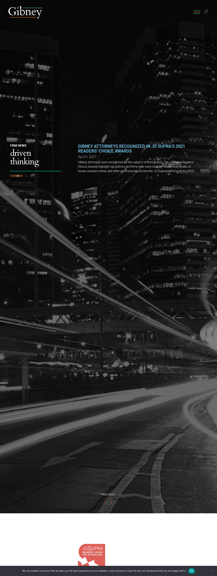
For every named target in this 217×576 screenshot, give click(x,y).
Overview (16, 176)
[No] (212, 571)
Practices (126, 11)
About (140, 11)
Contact (169, 11)
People (110, 11)
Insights (154, 11)
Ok (191, 570)
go (206, 19)
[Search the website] (206, 12)
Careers (184, 11)
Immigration (18, 204)
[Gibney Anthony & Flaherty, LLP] (25, 11)
